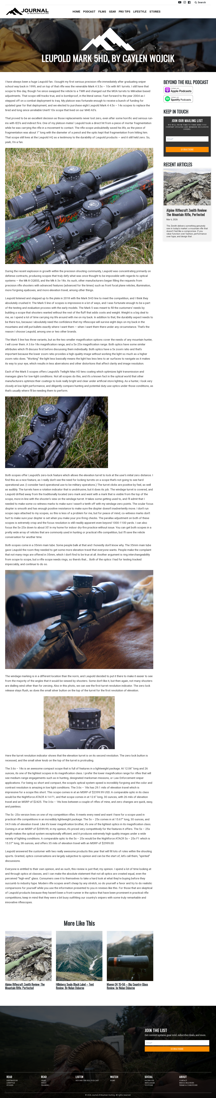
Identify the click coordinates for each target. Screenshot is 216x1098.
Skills (43, 1083)
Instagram (150, 1083)
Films (102, 11)
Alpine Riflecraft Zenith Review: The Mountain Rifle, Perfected (186, 212)
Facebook (149, 1080)
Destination (12, 1080)
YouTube (149, 1085)
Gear (112, 11)
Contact (183, 1080)
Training (45, 1085)
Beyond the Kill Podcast (87, 1080)
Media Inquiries (186, 1083)
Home (76, 11)
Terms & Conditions (188, 1085)
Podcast (89, 11)
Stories (154, 11)
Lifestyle (139, 11)
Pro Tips (124, 11)
